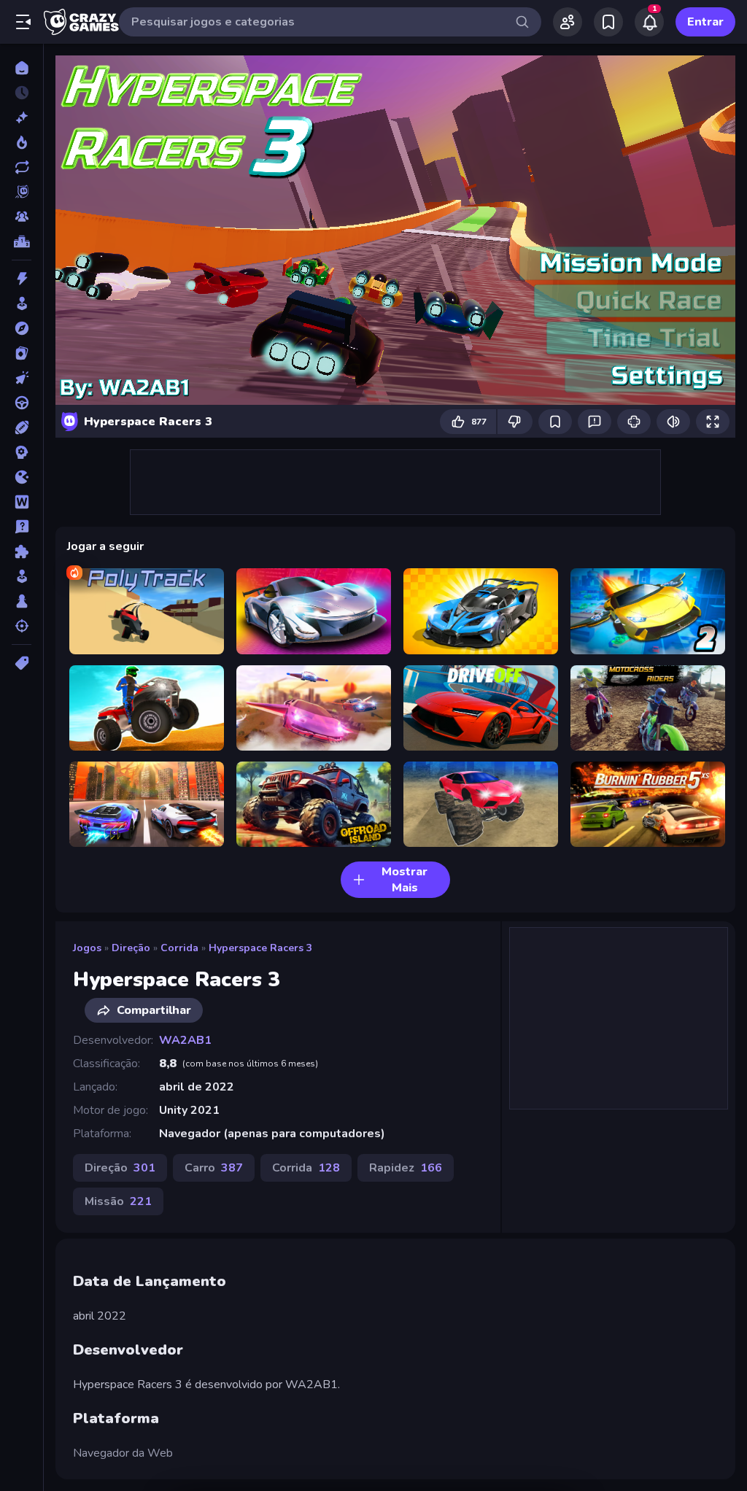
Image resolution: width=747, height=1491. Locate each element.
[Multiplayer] (21, 216)
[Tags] (21, 663)
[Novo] (21, 117)
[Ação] (21, 278)
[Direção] (21, 402)
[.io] (21, 477)
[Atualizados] (21, 167)
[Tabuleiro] (21, 601)
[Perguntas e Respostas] (21, 526)
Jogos (87, 948)
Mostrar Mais (404, 880)
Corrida (179, 948)
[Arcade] (21, 303)
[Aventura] (21, 328)
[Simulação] (21, 576)
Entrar (705, 22)
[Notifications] (649, 21)
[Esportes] (21, 427)
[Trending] (21, 142)
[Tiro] (21, 625)
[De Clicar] (21, 377)
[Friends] (567, 21)
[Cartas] (21, 353)
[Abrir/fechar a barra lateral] (23, 21)
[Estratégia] (21, 452)
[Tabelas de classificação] (21, 241)
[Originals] (21, 191)
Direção (131, 948)
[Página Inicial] (21, 67)
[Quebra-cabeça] (21, 551)
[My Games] (608, 21)
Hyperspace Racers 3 (260, 948)
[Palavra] (21, 501)
